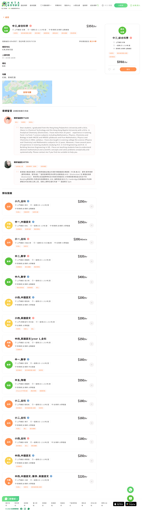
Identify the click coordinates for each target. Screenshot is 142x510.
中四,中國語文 (23, 455)
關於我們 (8, 504)
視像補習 (44, 504)
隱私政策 (84, 504)
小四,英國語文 (23, 318)
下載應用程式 (73, 504)
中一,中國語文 (23, 221)
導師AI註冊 (104, 504)
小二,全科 (20, 400)
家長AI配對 (94, 504)
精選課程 (53, 504)
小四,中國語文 (23, 297)
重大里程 (35, 504)
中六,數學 (20, 276)
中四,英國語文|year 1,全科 (30, 338)
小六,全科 (20, 201)
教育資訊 (17, 504)
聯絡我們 (62, 504)
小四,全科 (20, 438)
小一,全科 (20, 239)
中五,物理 (20, 380)
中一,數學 (20, 359)
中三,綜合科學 (20, 25)
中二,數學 (20, 256)
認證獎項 (26, 504)
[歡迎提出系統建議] (130, 498)
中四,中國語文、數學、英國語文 (32, 476)
